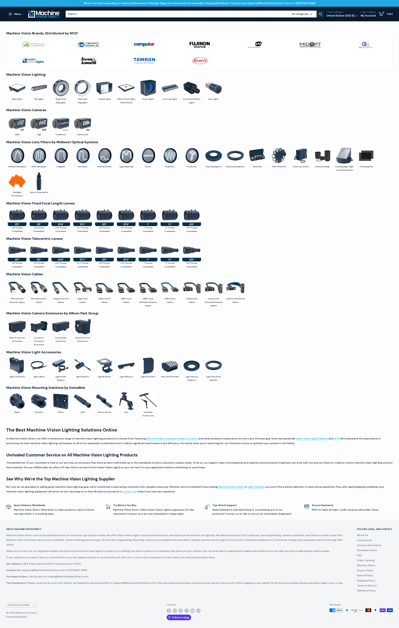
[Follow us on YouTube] (192, 610)
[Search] (320, 14)
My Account (368, 15)
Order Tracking (366, 560)
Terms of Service (367, 585)
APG (336, 438)
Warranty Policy (366, 590)
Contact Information (369, 545)
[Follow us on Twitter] (175, 610)
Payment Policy (366, 565)
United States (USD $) (19, 605)
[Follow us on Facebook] (169, 610)
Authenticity (364, 540)
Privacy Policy (365, 570)
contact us (129, 491)
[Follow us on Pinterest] (186, 610)
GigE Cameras (256, 486)
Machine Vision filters (231, 486)
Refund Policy (365, 575)
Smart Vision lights (307, 438)
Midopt (323, 438)
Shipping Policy (366, 580)
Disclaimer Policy (367, 550)
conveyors (191, 438)
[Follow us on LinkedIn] (198, 610)
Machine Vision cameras (161, 438)
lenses (180, 438)
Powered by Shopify (16, 616)
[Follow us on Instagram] (180, 610)
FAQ (359, 555)
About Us (362, 535)
